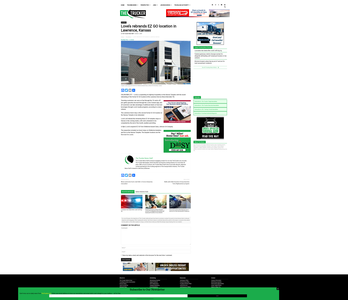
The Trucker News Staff (128, 33)
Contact (213, 278)
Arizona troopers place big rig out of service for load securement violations (179, 210)
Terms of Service (124, 285)
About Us (122, 278)
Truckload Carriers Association (127, 282)
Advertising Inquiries (155, 280)
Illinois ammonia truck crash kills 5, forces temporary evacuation (137, 183)
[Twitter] (217, 5)
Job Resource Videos (185, 287)
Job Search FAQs (184, 280)
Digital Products (154, 282)
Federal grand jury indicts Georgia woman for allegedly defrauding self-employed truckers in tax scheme (155, 211)
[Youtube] (221, 5)
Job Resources (165, 5)
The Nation (124, 22)
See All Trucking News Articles (209, 67)
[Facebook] (211, 5)
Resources (183, 278)
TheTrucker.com (46, 293)
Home (122, 5)
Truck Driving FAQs (184, 282)
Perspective (145, 5)
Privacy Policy (123, 283)
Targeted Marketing (155, 285)
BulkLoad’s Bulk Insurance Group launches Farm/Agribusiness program (176, 183)
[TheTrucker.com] (132, 14)
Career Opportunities (216, 285)
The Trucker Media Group (126, 280)
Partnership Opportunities (217, 283)
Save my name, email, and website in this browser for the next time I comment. (147, 255)
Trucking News (132, 5)
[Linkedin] (224, 5)
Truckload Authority (181, 5)
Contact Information (216, 280)
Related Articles (127, 191)
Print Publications (154, 283)
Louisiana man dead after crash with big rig (208, 50)
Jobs (154, 5)
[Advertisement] (210, 83)
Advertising (153, 278)
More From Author (142, 191)
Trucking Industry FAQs (185, 283)
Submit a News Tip (215, 287)
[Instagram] (214, 5)
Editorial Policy (123, 287)
